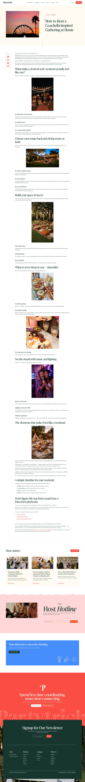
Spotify (52, 763)
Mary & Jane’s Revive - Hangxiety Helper (44, 529)
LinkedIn (52, 760)
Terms (38, 760)
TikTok (52, 756)
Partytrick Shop (12, 754)
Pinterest (53, 762)
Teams (24, 756)
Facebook (53, 758)
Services (25, 760)
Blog (24, 762)
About (38, 754)
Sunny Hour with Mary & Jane (24, 518)
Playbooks (25, 754)
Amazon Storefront (13, 756)
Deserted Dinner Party (22, 516)
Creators (25, 763)
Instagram (53, 754)
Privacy (38, 758)
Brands (24, 758)
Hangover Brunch (21, 514)
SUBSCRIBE (74, 621)
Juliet (16, 314)
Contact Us (39, 756)
